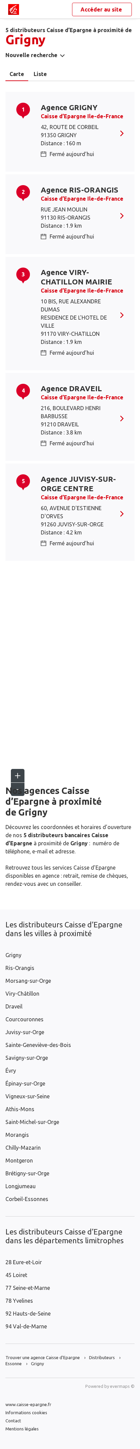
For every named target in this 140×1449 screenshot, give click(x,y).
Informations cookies (26, 1412)
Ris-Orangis (19, 968)
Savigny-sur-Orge (26, 1058)
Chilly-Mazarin (23, 1148)
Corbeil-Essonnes (26, 1199)
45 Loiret (16, 1275)
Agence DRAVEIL (71, 388)
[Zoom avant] (17, 775)
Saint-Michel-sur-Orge (32, 1122)
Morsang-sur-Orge (28, 981)
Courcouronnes (24, 1019)
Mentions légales (22, 1428)
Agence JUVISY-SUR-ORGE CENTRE (78, 484)
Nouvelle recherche (31, 55)
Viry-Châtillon (22, 994)
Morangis (17, 1135)
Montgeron (19, 1160)
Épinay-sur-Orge (25, 1083)
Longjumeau (20, 1186)
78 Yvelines (19, 1301)
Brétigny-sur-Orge (27, 1173)
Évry (10, 1071)
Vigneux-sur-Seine (27, 1096)
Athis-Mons (19, 1109)
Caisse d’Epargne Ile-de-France (82, 116)
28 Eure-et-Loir (23, 1262)
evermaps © (122, 1386)
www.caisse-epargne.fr (28, 1404)
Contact (13, 1420)
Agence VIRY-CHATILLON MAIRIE (76, 277)
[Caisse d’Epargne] (13, 9)
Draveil (13, 1006)
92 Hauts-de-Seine (28, 1313)
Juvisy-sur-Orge (24, 1032)
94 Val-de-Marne (26, 1326)
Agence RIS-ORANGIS (79, 189)
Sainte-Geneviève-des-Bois (38, 1045)
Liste (40, 74)
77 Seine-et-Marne (27, 1288)
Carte (17, 74)
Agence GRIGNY (69, 107)
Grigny (13, 955)
